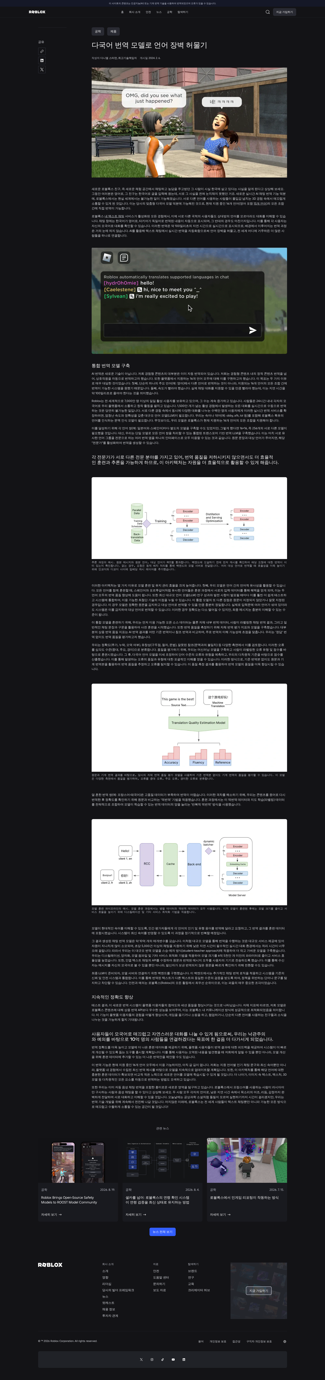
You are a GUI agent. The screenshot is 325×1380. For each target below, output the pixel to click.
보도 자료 (159, 1290)
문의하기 (159, 1284)
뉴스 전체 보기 (162, 1232)
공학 (98, 31)
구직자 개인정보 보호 (259, 1341)
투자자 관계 (110, 1315)
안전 (156, 1271)
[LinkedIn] (42, 60)
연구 (191, 1277)
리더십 (106, 1284)
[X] (42, 69)
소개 (105, 1271)
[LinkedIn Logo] (184, 1359)
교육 (191, 1284)
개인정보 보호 (218, 1341)
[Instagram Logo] (152, 1359)
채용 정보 (108, 1309)
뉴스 (105, 1296)
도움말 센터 (161, 1277)
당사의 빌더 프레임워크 (118, 1290)
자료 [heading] (155, 1264)
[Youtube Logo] (173, 1359)
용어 (201, 1341)
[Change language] (285, 1341)
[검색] (268, 12)
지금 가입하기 (284, 12)
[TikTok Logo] (162, 1359)
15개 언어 (260, 203)
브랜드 (192, 1271)
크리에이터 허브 (199, 1290)
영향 (105, 1277)
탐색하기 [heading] (193, 1264)
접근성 (236, 1341)
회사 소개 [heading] (108, 1264)
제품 (113, 31)
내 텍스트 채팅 (114, 216)
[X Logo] (141, 1359)
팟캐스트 (108, 1303)
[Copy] (42, 51)
